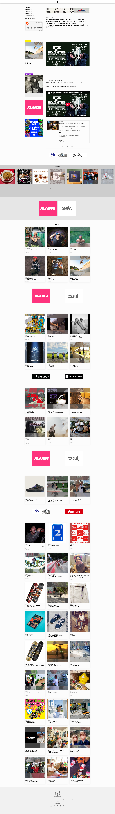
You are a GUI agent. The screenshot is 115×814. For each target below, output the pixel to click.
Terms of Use (57, 799)
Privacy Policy (50, 799)
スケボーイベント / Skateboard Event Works (57, 801)
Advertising (71, 799)
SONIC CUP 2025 (30, 18)
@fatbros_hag (61, 141)
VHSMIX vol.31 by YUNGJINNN (33, 31)
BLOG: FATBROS (49, 17)
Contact (43, 799)
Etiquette (64, 799)
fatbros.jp (61, 140)
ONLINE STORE (29, 16)
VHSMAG (26, 31)
